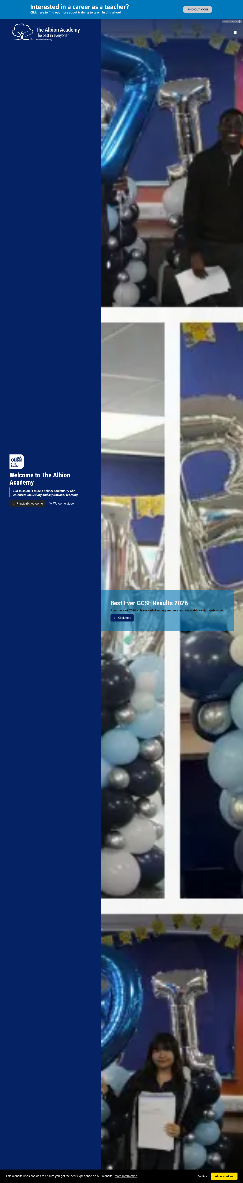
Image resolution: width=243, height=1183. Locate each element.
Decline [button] (202, 1176)
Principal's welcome (30, 484)
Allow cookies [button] (224, 1176)
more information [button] (126, 1176)
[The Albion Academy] (46, 13)
